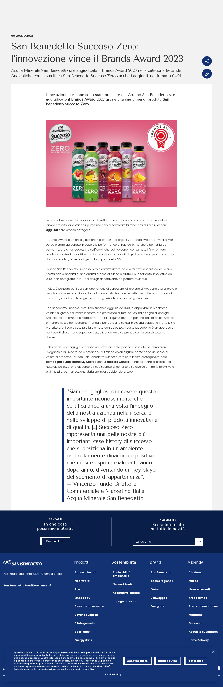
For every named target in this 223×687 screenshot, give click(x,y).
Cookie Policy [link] (113, 674)
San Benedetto (161, 572)
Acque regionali (162, 581)
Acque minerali (85, 572)
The (77, 589)
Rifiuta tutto (167, 661)
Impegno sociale (124, 601)
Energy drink (83, 640)
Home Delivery (199, 640)
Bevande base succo (89, 606)
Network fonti (122, 584)
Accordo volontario (126, 593)
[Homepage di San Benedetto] (22, 563)
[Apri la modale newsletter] (199, 542)
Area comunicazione (203, 606)
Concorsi (195, 623)
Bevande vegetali (87, 615)
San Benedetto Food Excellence (25, 585)
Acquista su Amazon (203, 632)
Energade (157, 606)
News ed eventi (199, 589)
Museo (193, 581)
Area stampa (198, 598)
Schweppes (159, 598)
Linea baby (82, 598)
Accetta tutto (137, 661)
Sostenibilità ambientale (121, 574)
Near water (83, 581)
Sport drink (82, 632)
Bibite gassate (85, 623)
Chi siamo (195, 572)
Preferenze (195, 661)
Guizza (155, 589)
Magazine (195, 615)
